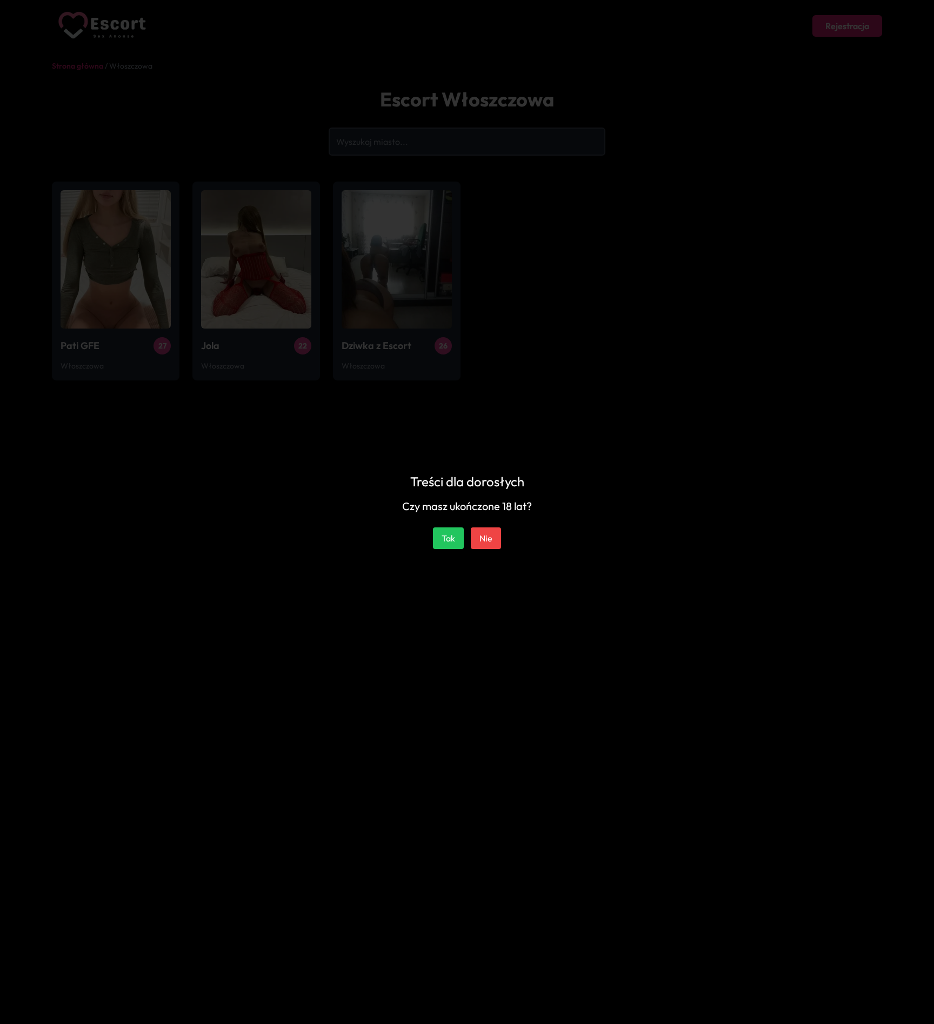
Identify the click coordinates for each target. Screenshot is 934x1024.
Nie (485, 538)
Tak (448, 538)
